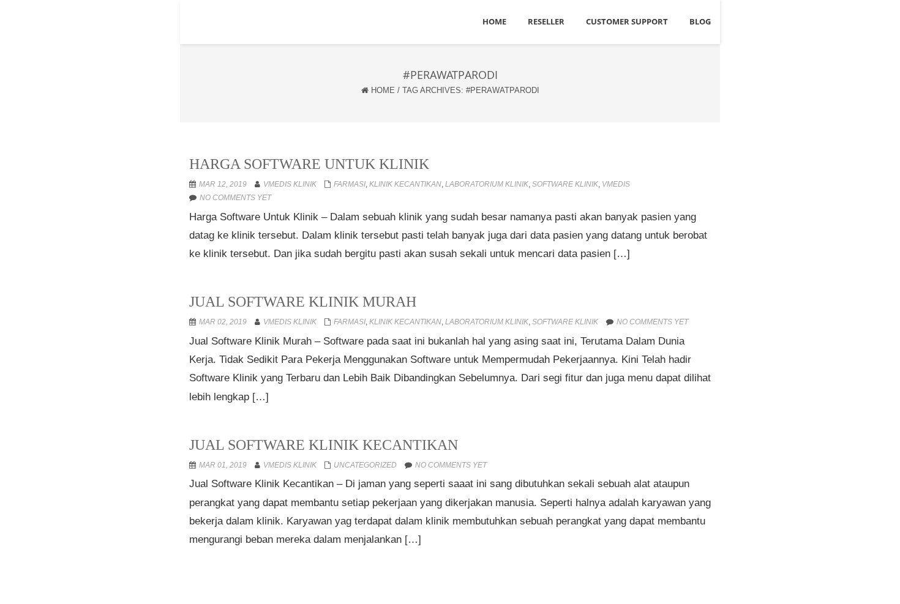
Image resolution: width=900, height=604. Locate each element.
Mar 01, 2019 (223, 465)
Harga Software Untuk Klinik (309, 164)
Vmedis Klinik (290, 184)
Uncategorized (365, 465)
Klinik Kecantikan (405, 184)
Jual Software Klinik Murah (302, 302)
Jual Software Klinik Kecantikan (323, 445)
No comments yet (235, 197)
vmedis (616, 184)
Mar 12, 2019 (223, 184)
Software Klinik (565, 184)
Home (383, 90)
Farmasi (350, 184)
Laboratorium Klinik (486, 184)
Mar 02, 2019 (223, 322)
